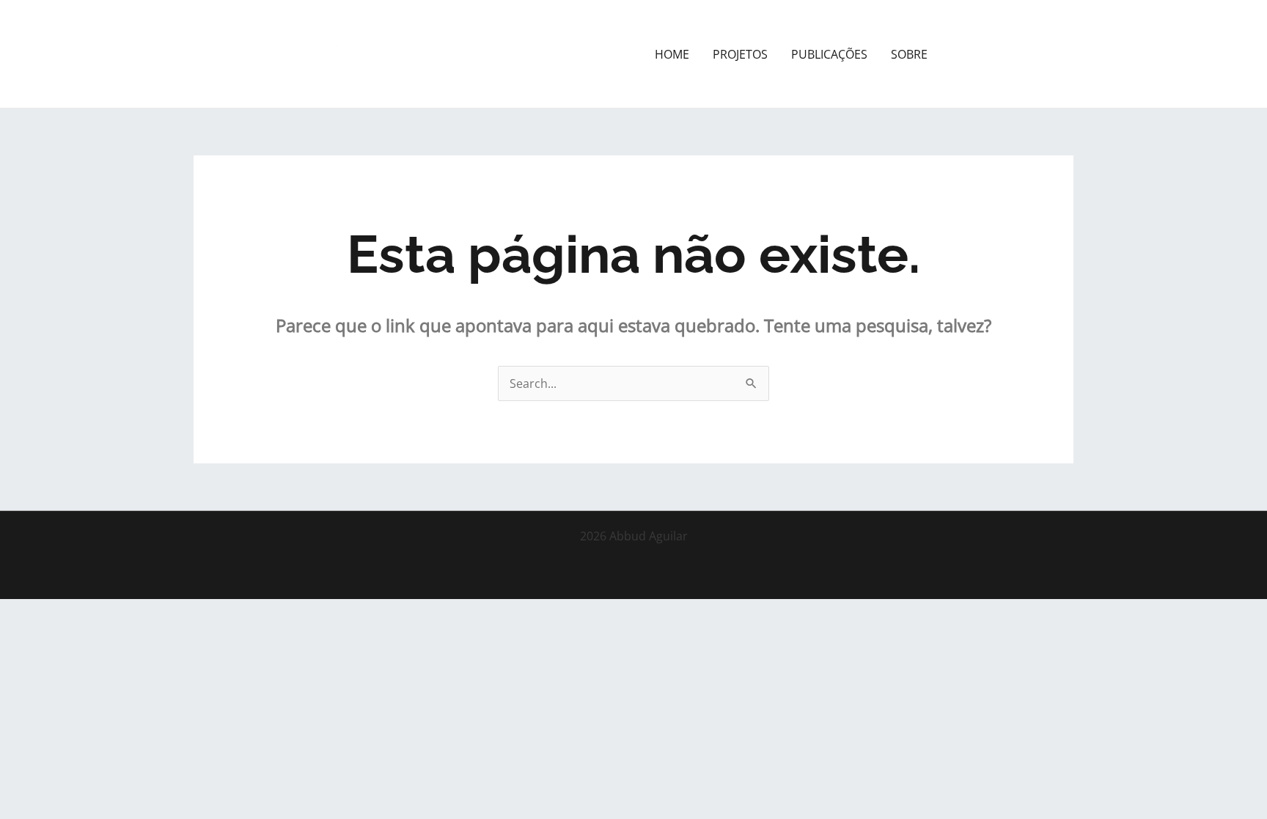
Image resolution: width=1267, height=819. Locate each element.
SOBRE (909, 54)
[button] (1013, 54)
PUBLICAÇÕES (829, 54)
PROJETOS (740, 54)
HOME (672, 54)
